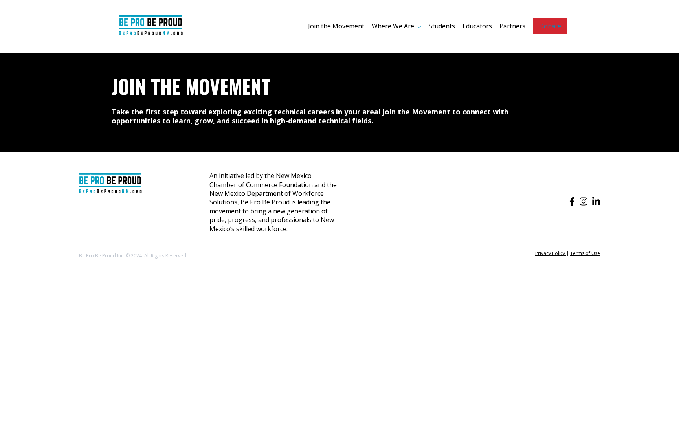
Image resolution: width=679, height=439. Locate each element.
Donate (550, 26)
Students (442, 26)
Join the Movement (336, 26)
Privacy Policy (550, 253)
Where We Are (393, 26)
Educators (477, 26)
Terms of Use (585, 253)
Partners (512, 26)
